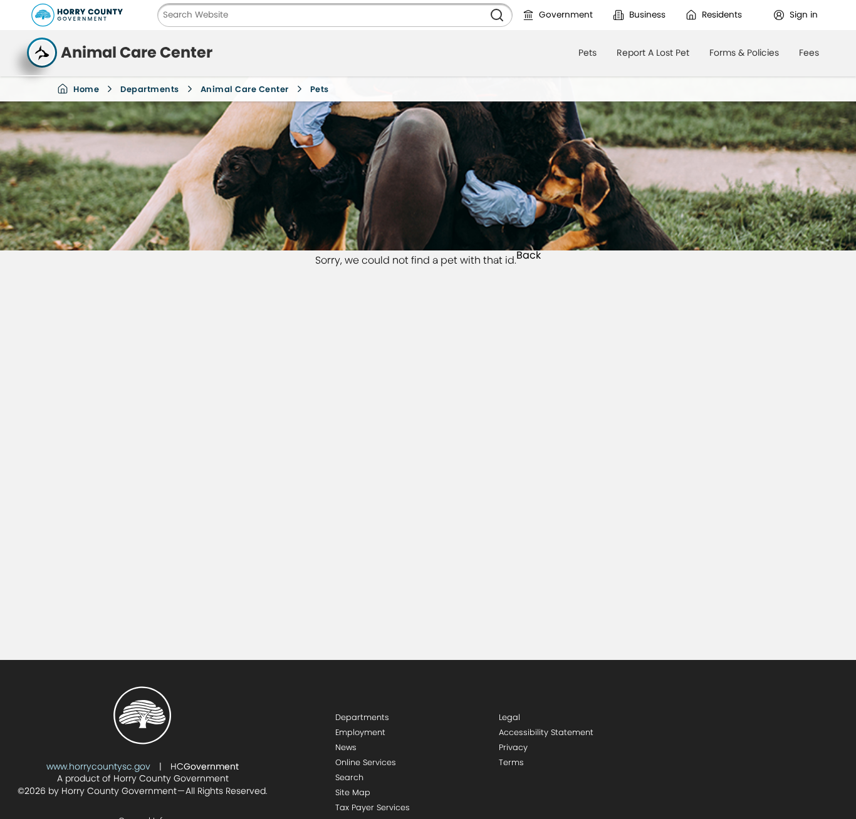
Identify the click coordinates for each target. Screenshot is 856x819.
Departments (149, 89)
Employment (360, 732)
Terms (511, 762)
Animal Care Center (245, 89)
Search (349, 777)
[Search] (497, 15)
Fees (809, 52)
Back (528, 256)
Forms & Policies (744, 52)
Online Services (365, 762)
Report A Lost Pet (653, 52)
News (346, 747)
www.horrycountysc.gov (98, 766)
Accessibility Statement (546, 732)
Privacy (513, 747)
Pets (587, 52)
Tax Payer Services (372, 807)
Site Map (352, 792)
